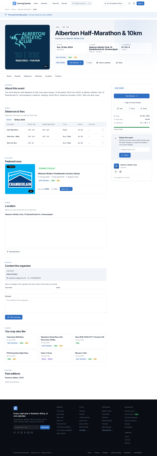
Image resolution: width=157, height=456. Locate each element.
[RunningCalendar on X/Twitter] (15, 432)
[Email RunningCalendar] (32, 432)
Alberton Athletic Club (75, 38)
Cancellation (138, 452)
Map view (60, 417)
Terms (90, 452)
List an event (131, 414)
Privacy (97, 452)
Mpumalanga (106, 427)
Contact (58, 76)
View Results (74, 63)
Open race (65, 189)
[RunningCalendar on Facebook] (18, 432)
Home (36, 3)
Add (121, 108)
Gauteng (105, 417)
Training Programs (131, 417)
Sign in (140, 3)
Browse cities (61, 424)
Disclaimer (127, 452)
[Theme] (129, 3)
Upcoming (60, 414)
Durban (81, 414)
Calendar (44, 3)
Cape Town (83, 420)
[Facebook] (120, 172)
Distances (28, 76)
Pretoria (82, 411)
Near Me (56, 3)
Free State (105, 414)
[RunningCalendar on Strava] (25, 432)
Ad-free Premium (131, 421)
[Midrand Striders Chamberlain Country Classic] (55, 179)
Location (48, 76)
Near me (60, 420)
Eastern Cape (106, 411)
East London (83, 424)
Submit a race (129, 411)
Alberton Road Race (24, 9)
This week (60, 411)
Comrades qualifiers (64, 427)
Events (13, 9)
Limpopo (105, 424)
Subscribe (45, 427)
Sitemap (127, 443)
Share (120, 63)
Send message (15, 317)
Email (58, 287)
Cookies (105, 452)
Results (64, 3)
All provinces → (107, 430)
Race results (61, 433)
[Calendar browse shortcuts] (49, 3)
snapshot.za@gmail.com (17, 278)
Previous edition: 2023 (14, 378)
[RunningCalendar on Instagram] (21, 432)
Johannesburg (84, 417)
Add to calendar (105, 63)
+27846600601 (35, 278)
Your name (8, 287)
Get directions (14, 252)
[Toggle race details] (102, 129)
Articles (127, 424)
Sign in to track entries (133, 102)
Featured (38, 76)
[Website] (115, 172)
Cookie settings (116, 452)
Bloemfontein (83, 427)
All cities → (83, 430)
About (9, 76)
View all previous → (13, 382)
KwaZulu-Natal (107, 420)
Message (8, 296)
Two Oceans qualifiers (64, 430)
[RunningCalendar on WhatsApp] (28, 432)
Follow (126, 155)
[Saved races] (134, 3)
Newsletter (128, 427)
